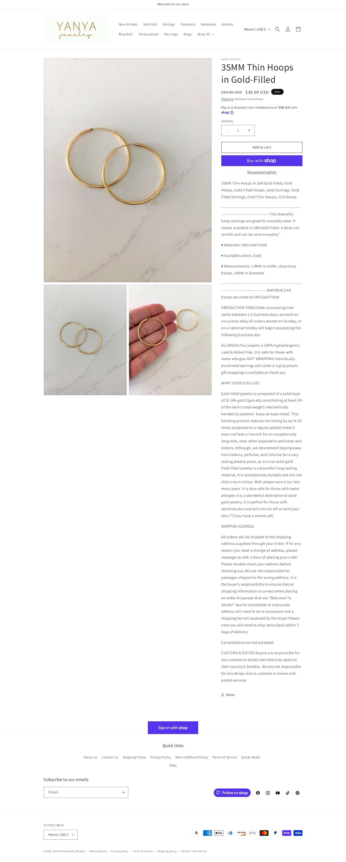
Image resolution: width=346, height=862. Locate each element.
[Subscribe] (123, 792)
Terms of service (143, 851)
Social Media (250, 757)
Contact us (110, 757)
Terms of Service (224, 757)
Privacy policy (119, 851)
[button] (206, 34)
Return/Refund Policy (191, 757)
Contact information (194, 851)
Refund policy (97, 851)
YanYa (56, 851)
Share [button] (230, 695)
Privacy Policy (160, 757)
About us (90, 757)
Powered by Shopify (73, 851)
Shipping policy (167, 851)
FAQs (173, 765)
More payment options (261, 172)
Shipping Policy (134, 757)
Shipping (227, 99)
